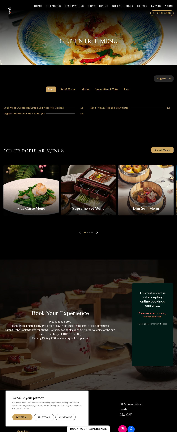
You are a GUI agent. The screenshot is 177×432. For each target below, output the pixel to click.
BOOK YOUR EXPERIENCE (88, 428)
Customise (65, 417)
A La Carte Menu (31, 208)
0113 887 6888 (162, 13)
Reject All (44, 417)
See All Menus (162, 150)
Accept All (22, 417)
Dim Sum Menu (146, 208)
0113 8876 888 (71, 334)
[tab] (51, 89)
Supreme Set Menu (88, 208)
